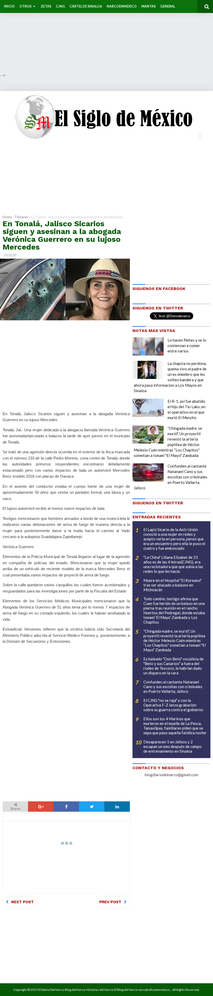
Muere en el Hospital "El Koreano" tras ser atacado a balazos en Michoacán (172, 585)
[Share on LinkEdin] (117, 806)
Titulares (21, 217)
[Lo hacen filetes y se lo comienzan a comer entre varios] (148, 346)
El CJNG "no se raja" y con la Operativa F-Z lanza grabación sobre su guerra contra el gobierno (173, 705)
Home (7, 217)
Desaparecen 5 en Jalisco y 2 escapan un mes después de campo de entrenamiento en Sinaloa (172, 746)
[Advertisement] (106, 36)
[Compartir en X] (91, 806)
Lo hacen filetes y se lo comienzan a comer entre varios (187, 345)
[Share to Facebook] (66, 806)
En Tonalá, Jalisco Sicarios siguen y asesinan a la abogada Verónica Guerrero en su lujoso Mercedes (62, 235)
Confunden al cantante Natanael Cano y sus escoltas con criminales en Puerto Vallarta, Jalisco (170, 477)
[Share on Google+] (41, 806)
